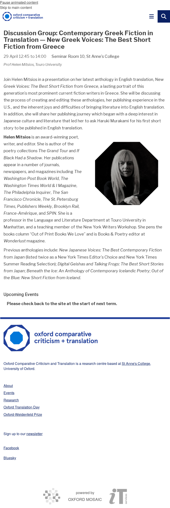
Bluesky (10, 457)
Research (11, 400)
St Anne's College (136, 363)
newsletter (34, 433)
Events (9, 392)
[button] (151, 16)
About (8, 385)
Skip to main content (16, 7)
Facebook (11, 447)
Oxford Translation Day (22, 407)
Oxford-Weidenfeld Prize (23, 414)
